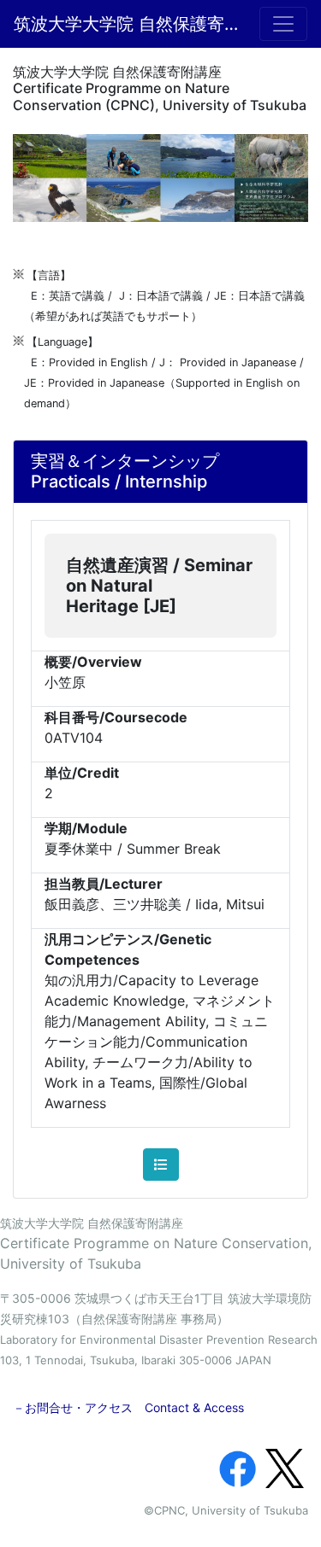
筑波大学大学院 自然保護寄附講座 (126, 24)
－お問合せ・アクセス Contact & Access (128, 1407)
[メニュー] (283, 24)
